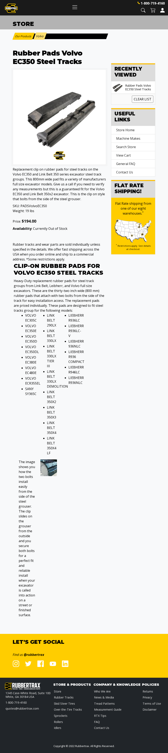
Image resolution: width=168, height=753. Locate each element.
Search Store (126, 147)
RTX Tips (100, 716)
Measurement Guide (107, 709)
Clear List (142, 99)
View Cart (123, 155)
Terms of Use (152, 703)
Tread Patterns (104, 703)
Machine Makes (128, 138)
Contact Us (124, 172)
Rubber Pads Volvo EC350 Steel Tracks (138, 87)
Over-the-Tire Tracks (68, 709)
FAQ (97, 722)
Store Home (125, 130)
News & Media (104, 697)
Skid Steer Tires (64, 703)
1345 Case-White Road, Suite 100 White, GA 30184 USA (28, 695)
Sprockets (60, 716)
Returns (148, 691)
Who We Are (102, 691)
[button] (143, 10)
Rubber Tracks (64, 697)
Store (57, 691)
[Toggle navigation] (75, 7)
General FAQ (125, 164)
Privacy (147, 697)
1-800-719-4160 (153, 3)
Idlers (57, 728)
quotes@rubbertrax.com (22, 708)
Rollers (58, 722)
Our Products (24, 36)
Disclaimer (150, 709)
